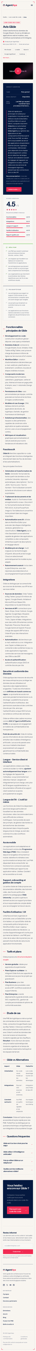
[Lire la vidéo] (18, 71)
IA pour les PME (8, 1321)
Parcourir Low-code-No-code (18, 1210)
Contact (6, 1297)
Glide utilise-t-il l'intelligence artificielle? (13, 1153)
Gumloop (22, 54)
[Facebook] (14, 1285)
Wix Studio (7, 49)
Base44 (26, 49)
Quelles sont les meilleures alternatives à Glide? (13, 1170)
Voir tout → (6, 58)
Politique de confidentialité (10, 1258)
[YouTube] (10, 1285)
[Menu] (32, 5)
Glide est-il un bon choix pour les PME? (15, 1144)
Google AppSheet (10, 54)
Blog (4, 1317)
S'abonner (18, 1252)
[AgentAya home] (10, 5)
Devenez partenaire (10, 1301)
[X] (7, 1285)
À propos (6, 1294)
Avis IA (5, 1314)
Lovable (17, 49)
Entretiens (6, 1311)
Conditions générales (24, 1338)
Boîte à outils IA (8, 1324)
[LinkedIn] (4, 1285)
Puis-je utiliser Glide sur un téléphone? (13, 1161)
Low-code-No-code (15, 17)
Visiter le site (14, 189)
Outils (5, 17)
